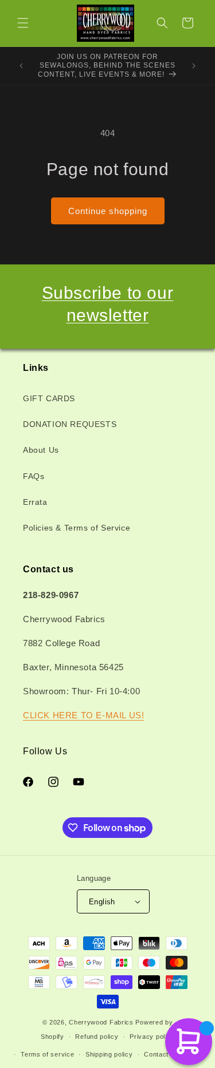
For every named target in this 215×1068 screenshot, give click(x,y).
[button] (23, 22)
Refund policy (96, 1036)
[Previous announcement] (21, 65)
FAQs (33, 476)
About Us (41, 449)
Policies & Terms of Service (76, 527)
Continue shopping (107, 211)
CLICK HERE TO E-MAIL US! (83, 715)
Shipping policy (109, 1054)
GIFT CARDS (49, 398)
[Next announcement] (193, 65)
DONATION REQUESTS (69, 424)
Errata (35, 502)
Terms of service (47, 1054)
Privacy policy (152, 1036)
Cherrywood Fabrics (101, 1022)
